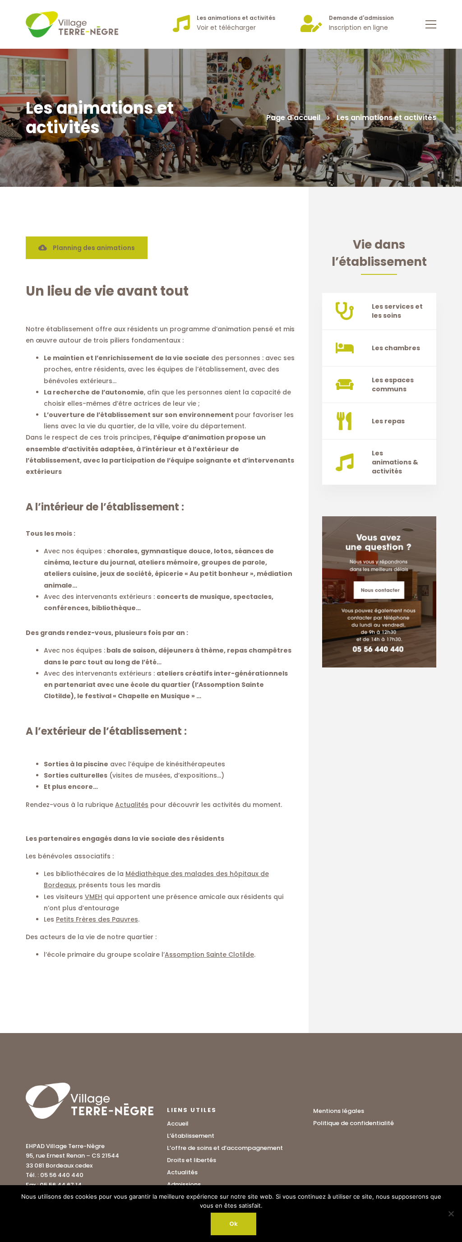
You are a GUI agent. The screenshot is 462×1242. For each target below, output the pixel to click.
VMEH (93, 896)
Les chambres (396, 347)
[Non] (450, 1213)
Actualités (131, 804)
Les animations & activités (395, 462)
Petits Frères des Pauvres (97, 919)
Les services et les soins (397, 311)
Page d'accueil (293, 117)
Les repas (388, 421)
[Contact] (379, 591)
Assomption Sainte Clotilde (209, 954)
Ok (233, 1223)
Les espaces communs (393, 384)
